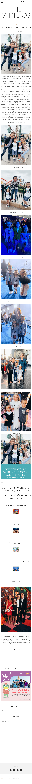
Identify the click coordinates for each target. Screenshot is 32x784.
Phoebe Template (17, 777)
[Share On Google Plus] (27, 483)
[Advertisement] (16, 741)
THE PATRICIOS (16, 12)
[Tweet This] (23, 483)
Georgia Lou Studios (6, 778)
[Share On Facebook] (25, 483)
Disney (16, 24)
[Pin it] (29, 483)
